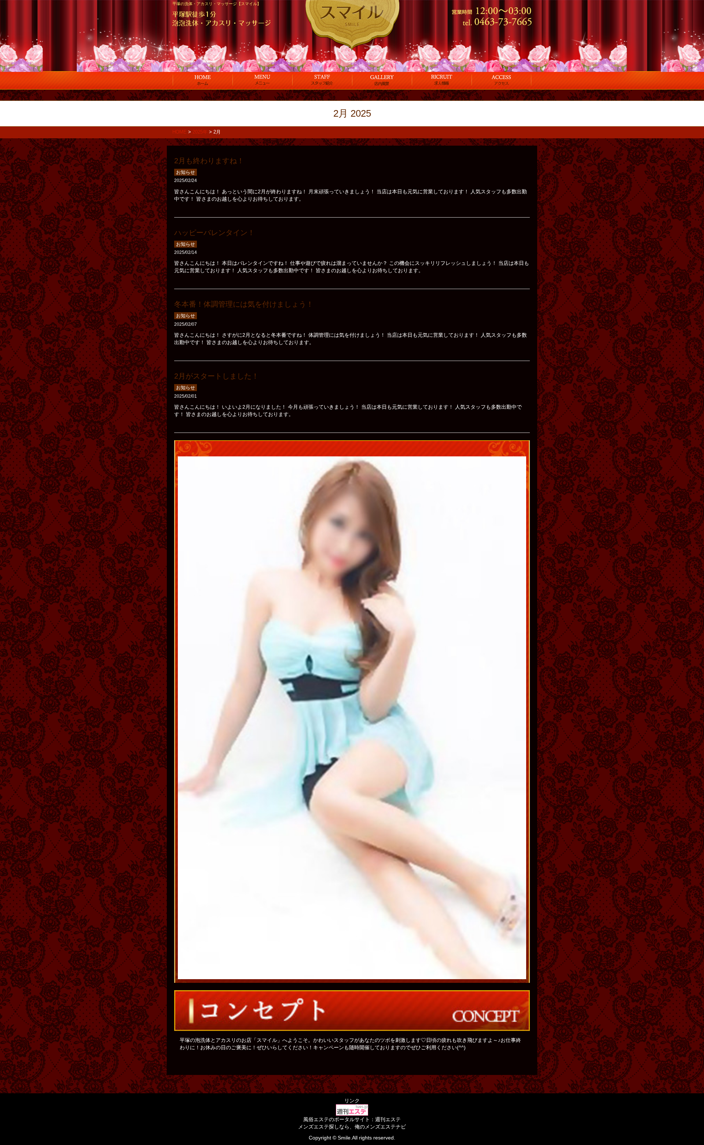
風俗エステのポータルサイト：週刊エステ (352, 1119)
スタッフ (322, 80)
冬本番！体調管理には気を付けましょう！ (244, 304)
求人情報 (442, 80)
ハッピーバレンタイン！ (214, 233)
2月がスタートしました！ (216, 376)
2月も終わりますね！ (209, 161)
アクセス (501, 80)
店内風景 (382, 80)
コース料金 (262, 80)
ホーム (202, 80)
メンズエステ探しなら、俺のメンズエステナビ (352, 1127)
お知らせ (185, 172)
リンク (352, 1101)
